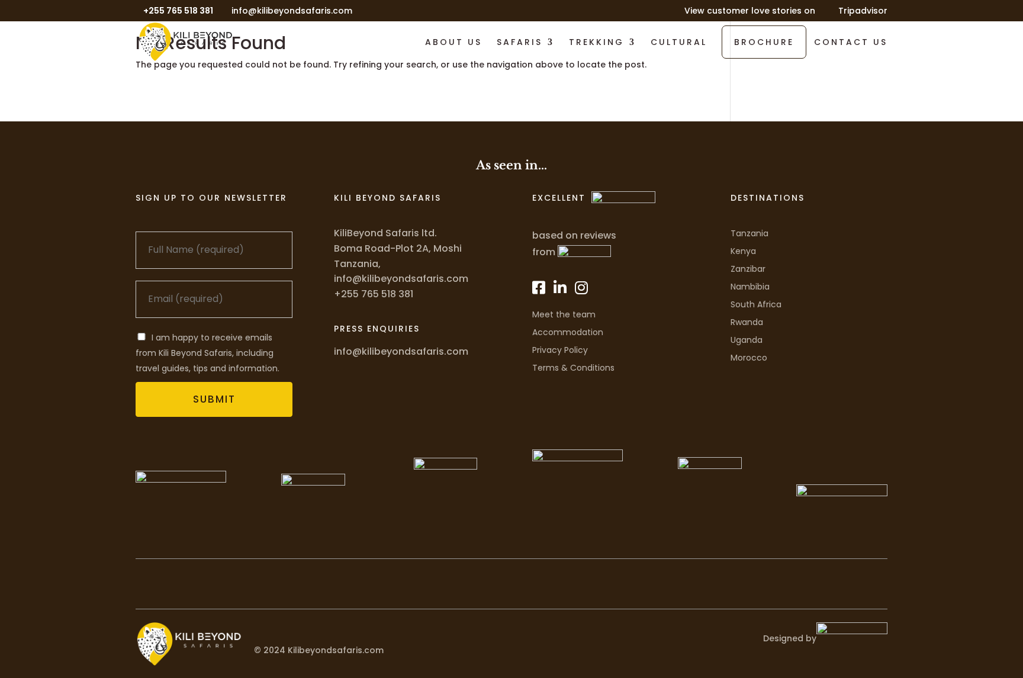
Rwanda (747, 322)
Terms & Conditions (573, 368)
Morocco (749, 358)
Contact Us (850, 43)
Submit (214, 399)
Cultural (679, 43)
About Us (453, 43)
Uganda (747, 340)
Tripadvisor (862, 12)
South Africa (756, 304)
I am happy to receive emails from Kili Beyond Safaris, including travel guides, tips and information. (207, 353)
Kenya (743, 251)
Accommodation (567, 332)
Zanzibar (748, 269)
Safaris (519, 43)
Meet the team (564, 314)
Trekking (596, 43)
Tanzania (749, 233)
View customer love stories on (749, 12)
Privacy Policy (560, 350)
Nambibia (750, 287)
